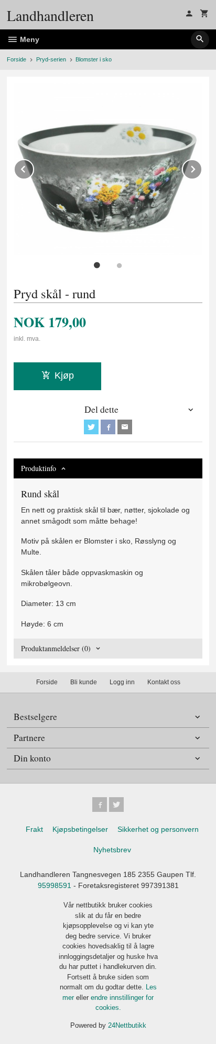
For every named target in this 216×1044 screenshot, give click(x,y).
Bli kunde (83, 682)
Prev (33, 167)
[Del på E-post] (124, 427)
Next (201, 167)
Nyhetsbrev (112, 849)
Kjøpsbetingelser (80, 829)
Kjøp (64, 375)
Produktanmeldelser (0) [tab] (56, 648)
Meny (28, 39)
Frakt (34, 829)
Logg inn (122, 682)
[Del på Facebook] (108, 427)
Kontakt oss (163, 682)
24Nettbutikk (127, 1025)
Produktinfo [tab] (38, 468)
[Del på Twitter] (91, 427)
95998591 (54, 885)
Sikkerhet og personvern (158, 829)
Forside (16, 59)
